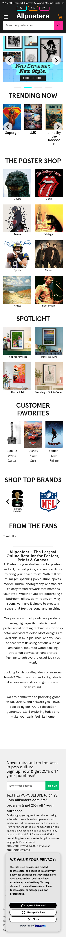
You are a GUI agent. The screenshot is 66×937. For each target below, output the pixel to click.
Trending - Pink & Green (49, 392)
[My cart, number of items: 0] (60, 16)
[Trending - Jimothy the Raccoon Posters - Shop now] (54, 117)
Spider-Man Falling (54, 455)
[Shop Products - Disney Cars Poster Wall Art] (33, 434)
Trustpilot (10, 536)
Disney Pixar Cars (33, 455)
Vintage (49, 234)
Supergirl (12, 134)
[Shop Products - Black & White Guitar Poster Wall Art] (12, 434)
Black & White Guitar (12, 455)
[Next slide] (56, 60)
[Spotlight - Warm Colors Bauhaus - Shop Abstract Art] (17, 376)
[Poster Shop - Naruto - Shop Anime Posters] (17, 218)
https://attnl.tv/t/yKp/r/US (21, 846)
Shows (48, 270)
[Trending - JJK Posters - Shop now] (33, 117)
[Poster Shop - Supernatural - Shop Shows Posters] (49, 254)
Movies (17, 199)
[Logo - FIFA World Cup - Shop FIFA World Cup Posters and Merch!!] (17, 501)
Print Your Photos (17, 357)
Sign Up (52, 786)
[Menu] (6, 17)
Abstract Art (17, 392)
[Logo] (33, 16)
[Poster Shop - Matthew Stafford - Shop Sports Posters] (17, 254)
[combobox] (28, 25)
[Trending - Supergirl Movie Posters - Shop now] (12, 117)
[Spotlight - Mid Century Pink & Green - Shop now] (49, 376)
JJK (33, 133)
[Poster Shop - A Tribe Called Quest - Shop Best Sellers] (49, 290)
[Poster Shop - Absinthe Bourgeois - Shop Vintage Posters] (49, 218)
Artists (17, 306)
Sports (17, 270)
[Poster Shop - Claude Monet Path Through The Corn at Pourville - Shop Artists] (17, 290)
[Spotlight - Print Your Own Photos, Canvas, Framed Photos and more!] (17, 341)
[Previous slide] (9, 60)
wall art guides (48, 677)
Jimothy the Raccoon (54, 138)
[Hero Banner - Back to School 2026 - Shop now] (33, 59)
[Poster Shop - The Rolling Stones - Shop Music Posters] (49, 183)
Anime (17, 234)
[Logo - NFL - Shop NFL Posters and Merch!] (49, 501)
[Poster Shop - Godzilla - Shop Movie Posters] (17, 183)
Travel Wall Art (49, 357)
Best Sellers (48, 306)
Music (48, 199)
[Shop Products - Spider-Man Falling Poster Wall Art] (54, 434)
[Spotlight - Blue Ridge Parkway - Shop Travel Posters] (49, 341)
